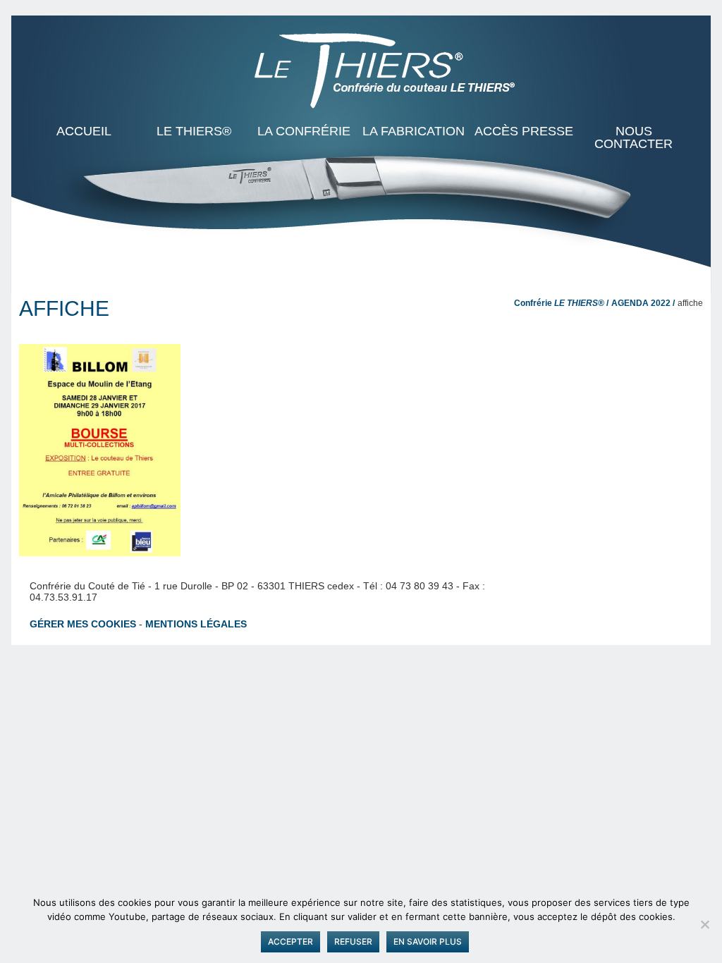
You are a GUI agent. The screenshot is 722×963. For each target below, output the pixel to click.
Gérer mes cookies (83, 624)
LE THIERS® (194, 131)
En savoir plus (427, 941)
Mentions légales (196, 624)
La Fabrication (413, 131)
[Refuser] (704, 924)
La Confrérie (303, 131)
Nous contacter (633, 137)
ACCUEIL (83, 131)
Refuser (353, 941)
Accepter (290, 941)
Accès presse (524, 131)
